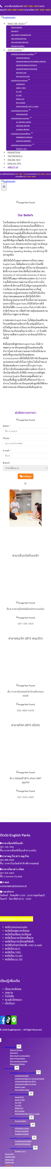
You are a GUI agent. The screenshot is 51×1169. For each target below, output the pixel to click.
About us (13, 167)
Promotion (14, 152)
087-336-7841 (31, 6)
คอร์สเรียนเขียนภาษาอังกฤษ (18, 934)
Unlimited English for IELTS (26, 65)
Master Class (21, 73)
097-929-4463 (43, 9)
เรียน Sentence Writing (19, 42)
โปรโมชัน (9, 995)
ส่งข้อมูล (27, 476)
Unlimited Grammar (23, 141)
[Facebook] (3, 1023)
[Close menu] (0, 1040)
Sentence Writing (23, 126)
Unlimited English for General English (31, 61)
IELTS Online (20, 103)
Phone (6, 438)
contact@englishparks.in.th (13, 885)
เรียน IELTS (14, 31)
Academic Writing (22, 129)
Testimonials (15, 156)
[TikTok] (8, 1023)
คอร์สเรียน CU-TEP (13, 959)
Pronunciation (22, 114)
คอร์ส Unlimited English (16, 926)
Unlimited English (23, 58)
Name (6, 425)
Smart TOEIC (21, 88)
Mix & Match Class (23, 76)
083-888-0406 (15, 9)
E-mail (6, 450)
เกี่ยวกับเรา (10, 1003)
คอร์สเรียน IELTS (12, 948)
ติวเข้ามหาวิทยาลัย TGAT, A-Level (27, 106)
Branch (6, 462)
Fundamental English (24, 137)
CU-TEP (19, 92)
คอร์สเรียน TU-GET (14, 955)
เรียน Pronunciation (18, 39)
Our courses (9, 1068)
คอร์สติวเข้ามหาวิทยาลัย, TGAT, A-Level (23, 944)
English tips (14, 163)
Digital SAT (20, 99)
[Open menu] (4, 186)
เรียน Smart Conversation (21, 35)
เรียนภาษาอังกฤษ (16, 27)
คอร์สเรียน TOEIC (13, 952)
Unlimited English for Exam (26, 69)
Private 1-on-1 (21, 149)
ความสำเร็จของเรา (13, 999)
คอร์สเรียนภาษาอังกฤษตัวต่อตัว (19, 941)
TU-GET (19, 95)
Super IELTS (20, 84)
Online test (14, 159)
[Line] (14, 1023)
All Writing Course (23, 122)
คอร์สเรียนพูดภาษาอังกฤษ (17, 930)
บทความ (9, 992)
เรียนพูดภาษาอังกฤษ (17, 46)
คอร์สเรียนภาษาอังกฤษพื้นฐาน (19, 937)
